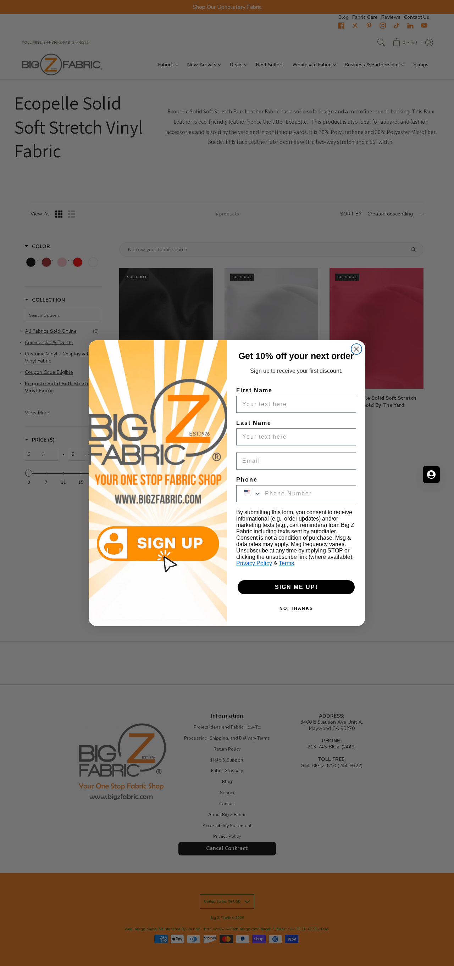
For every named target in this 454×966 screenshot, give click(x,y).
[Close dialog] (356, 349)
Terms (286, 563)
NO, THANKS (296, 608)
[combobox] (249, 493)
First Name (254, 390)
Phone (247, 480)
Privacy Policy (254, 563)
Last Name (253, 423)
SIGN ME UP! (296, 587)
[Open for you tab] (431, 474)
